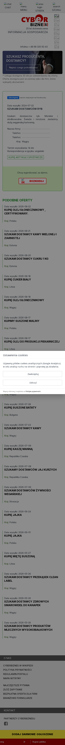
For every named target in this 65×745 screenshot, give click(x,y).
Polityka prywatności (33, 391)
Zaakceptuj (33, 374)
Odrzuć (33, 382)
